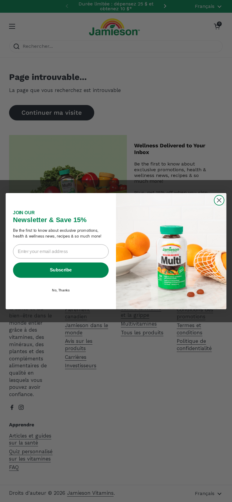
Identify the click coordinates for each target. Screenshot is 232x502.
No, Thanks (60, 290)
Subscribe (61, 269)
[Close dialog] (219, 200)
